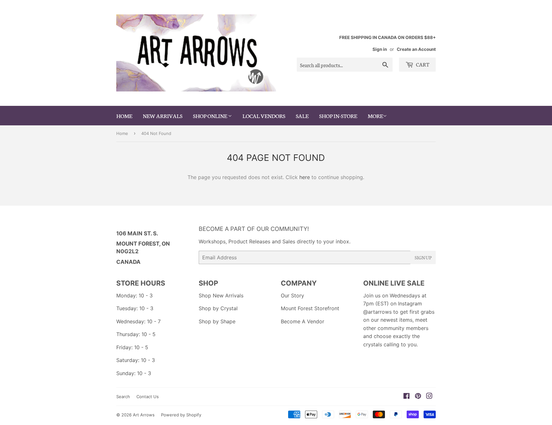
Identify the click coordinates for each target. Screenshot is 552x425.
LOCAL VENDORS (263, 115)
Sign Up (423, 257)
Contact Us (147, 396)
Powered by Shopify (181, 414)
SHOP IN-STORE (338, 115)
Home (122, 133)
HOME (124, 115)
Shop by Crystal (218, 308)
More (375, 115)
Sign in (379, 49)
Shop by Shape (217, 321)
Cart (422, 64)
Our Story (292, 295)
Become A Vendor (302, 321)
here (304, 177)
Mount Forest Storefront (310, 308)
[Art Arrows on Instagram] (429, 396)
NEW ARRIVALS (162, 115)
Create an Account (416, 49)
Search (123, 396)
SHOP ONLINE (210, 115)
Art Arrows (144, 414)
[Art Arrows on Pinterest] (418, 396)
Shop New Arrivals (221, 295)
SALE (302, 115)
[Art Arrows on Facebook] (406, 396)
